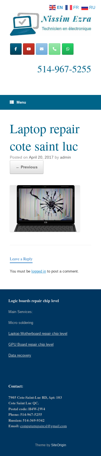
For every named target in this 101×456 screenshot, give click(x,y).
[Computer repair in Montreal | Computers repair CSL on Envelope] (41, 49)
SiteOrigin (58, 445)
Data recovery (19, 355)
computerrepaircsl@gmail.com (43, 425)
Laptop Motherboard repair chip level (37, 333)
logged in (38, 271)
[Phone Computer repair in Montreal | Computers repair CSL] (54, 49)
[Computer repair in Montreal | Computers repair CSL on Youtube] (29, 49)
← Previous (27, 167)
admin (65, 157)
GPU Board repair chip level (31, 344)
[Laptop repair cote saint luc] (45, 230)
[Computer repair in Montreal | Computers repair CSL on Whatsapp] (68, 49)
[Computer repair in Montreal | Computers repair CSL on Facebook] (16, 49)
